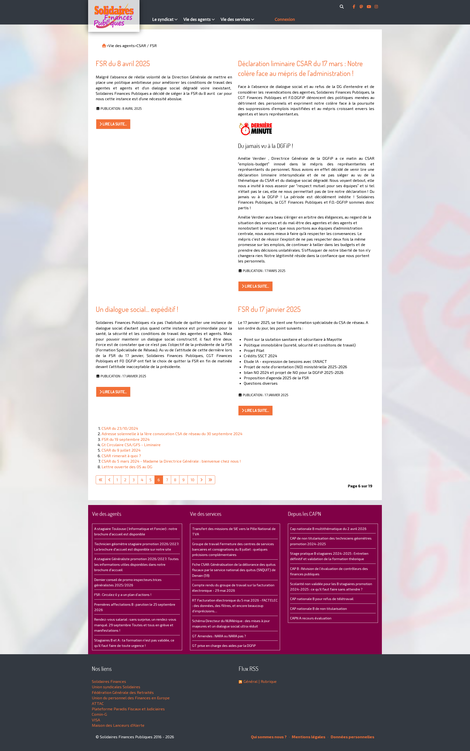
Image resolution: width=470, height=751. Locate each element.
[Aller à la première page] (101, 479)
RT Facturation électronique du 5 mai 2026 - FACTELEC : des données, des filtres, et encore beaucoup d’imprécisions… (235, 605)
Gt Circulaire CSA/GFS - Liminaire (131, 444)
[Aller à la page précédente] (109, 479)
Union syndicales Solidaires (116, 686)
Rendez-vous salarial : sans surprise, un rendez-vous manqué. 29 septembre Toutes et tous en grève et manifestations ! (135, 624)
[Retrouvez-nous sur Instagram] (376, 6)
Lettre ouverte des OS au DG (127, 466)
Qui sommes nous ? (269, 736)
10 (192, 479)
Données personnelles (352, 736)
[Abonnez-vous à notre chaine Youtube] (369, 6)
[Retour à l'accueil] (104, 45)
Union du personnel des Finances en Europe (131, 697)
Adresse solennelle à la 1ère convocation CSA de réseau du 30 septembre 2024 (172, 433)
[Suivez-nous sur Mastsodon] (362, 6)
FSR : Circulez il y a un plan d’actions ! (122, 594)
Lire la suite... (114, 124)
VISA (96, 719)
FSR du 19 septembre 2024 (126, 439)
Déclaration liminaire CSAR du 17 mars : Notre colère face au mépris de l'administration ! (300, 68)
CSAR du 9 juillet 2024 (121, 450)
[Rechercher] (342, 7)
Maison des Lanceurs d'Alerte (118, 725)
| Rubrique (267, 681)
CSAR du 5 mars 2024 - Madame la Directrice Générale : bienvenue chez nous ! (171, 461)
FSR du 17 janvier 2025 (269, 309)
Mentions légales (308, 736)
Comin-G (99, 714)
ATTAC (98, 703)
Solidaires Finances (109, 681)
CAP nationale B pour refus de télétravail (321, 599)
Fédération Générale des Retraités (123, 692)
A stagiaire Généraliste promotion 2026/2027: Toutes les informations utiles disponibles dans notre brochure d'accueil (136, 564)
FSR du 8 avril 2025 (123, 63)
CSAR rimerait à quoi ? (121, 455)
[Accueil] (119, 16)
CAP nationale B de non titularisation (318, 608)
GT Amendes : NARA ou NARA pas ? (219, 636)
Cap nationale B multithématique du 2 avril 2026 (328, 529)
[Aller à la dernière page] (210, 479)
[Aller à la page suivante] (201, 479)
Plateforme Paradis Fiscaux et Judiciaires (128, 708)
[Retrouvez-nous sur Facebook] (354, 6)
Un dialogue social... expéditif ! (137, 309)
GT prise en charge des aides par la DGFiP (224, 645)
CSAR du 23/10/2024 (120, 428)
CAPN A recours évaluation (310, 618)
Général (251, 681)
